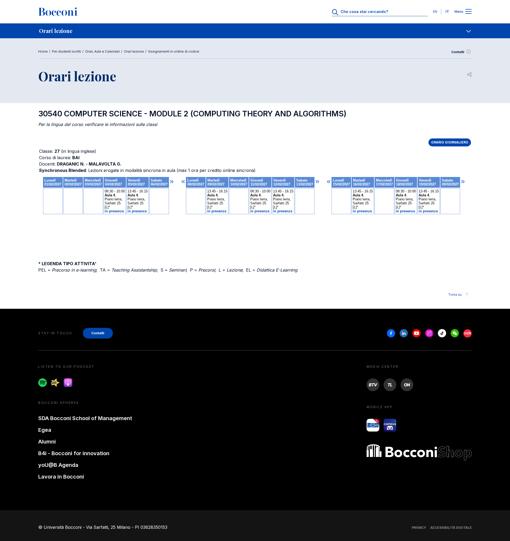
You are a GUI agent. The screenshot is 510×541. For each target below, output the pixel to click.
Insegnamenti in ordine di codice (173, 51)
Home (43, 51)
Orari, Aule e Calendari (102, 51)
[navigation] (255, 30)
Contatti (457, 52)
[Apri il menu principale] (468, 12)
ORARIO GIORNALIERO (449, 142)
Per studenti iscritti (66, 51)
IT (447, 12)
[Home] (58, 11)
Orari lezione (134, 51)
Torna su (455, 295)
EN (435, 12)
